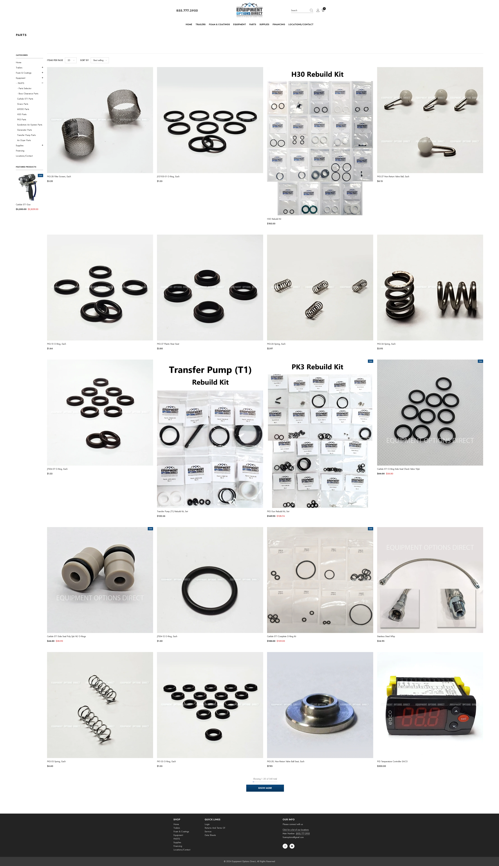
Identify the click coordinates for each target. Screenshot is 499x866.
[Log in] (318, 10)
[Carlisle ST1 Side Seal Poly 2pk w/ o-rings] (100, 580)
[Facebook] (285, 846)
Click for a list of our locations (296, 829)
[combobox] (299, 10)
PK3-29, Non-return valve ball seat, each (285, 761)
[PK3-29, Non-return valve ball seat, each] (320, 705)
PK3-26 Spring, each (276, 343)
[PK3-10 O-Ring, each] (100, 288)
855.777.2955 (187, 10)
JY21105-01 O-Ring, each (168, 176)
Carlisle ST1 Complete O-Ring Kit (281, 636)
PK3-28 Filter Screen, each (59, 176)
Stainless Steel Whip (386, 636)
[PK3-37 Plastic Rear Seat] (210, 288)
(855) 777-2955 (303, 833)
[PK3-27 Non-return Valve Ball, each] (430, 120)
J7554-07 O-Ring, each (57, 469)
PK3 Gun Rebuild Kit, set (278, 511)
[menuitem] (29, 62)
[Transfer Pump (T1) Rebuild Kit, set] (210, 434)
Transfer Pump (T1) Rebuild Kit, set (172, 511)
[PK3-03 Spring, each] (100, 705)
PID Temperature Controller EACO (392, 761)
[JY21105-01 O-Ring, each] (210, 120)
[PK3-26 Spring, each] (320, 288)
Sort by (84, 60)
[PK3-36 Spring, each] (430, 288)
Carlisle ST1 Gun (23, 204)
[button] (29, 67)
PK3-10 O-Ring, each (56, 343)
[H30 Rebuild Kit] (320, 141)
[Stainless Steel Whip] (430, 580)
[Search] (302, 10)
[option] (29, 193)
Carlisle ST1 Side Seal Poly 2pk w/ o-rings (66, 636)
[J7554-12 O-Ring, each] (210, 580)
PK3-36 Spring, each (386, 343)
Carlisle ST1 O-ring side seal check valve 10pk (398, 469)
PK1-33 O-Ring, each (166, 761)
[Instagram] (292, 846)
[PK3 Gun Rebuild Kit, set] (320, 434)
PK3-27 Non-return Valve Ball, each (393, 176)
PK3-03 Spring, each (56, 761)
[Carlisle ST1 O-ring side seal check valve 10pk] (430, 413)
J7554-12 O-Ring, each (167, 636)
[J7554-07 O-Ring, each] (100, 413)
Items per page (55, 60)
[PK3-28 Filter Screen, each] (100, 120)
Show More (265, 788)
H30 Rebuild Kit (274, 218)
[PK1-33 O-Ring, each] (210, 705)
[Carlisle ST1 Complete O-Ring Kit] (320, 580)
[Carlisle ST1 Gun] (29, 187)
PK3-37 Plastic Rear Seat (168, 343)
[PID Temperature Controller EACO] (430, 705)
